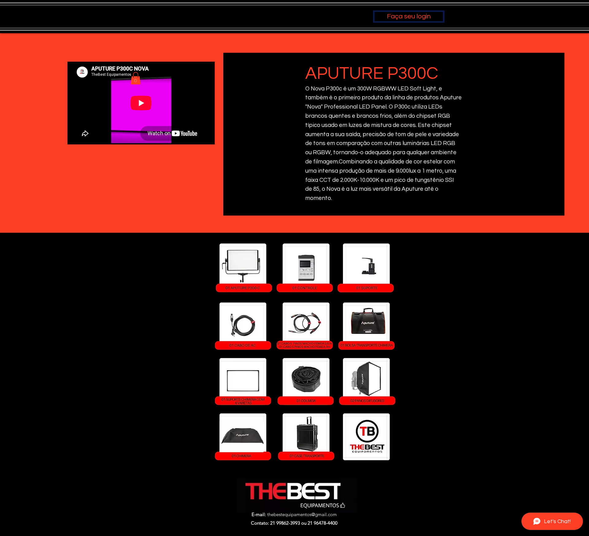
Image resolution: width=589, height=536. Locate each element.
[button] (135, 78)
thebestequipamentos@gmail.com (302, 514)
